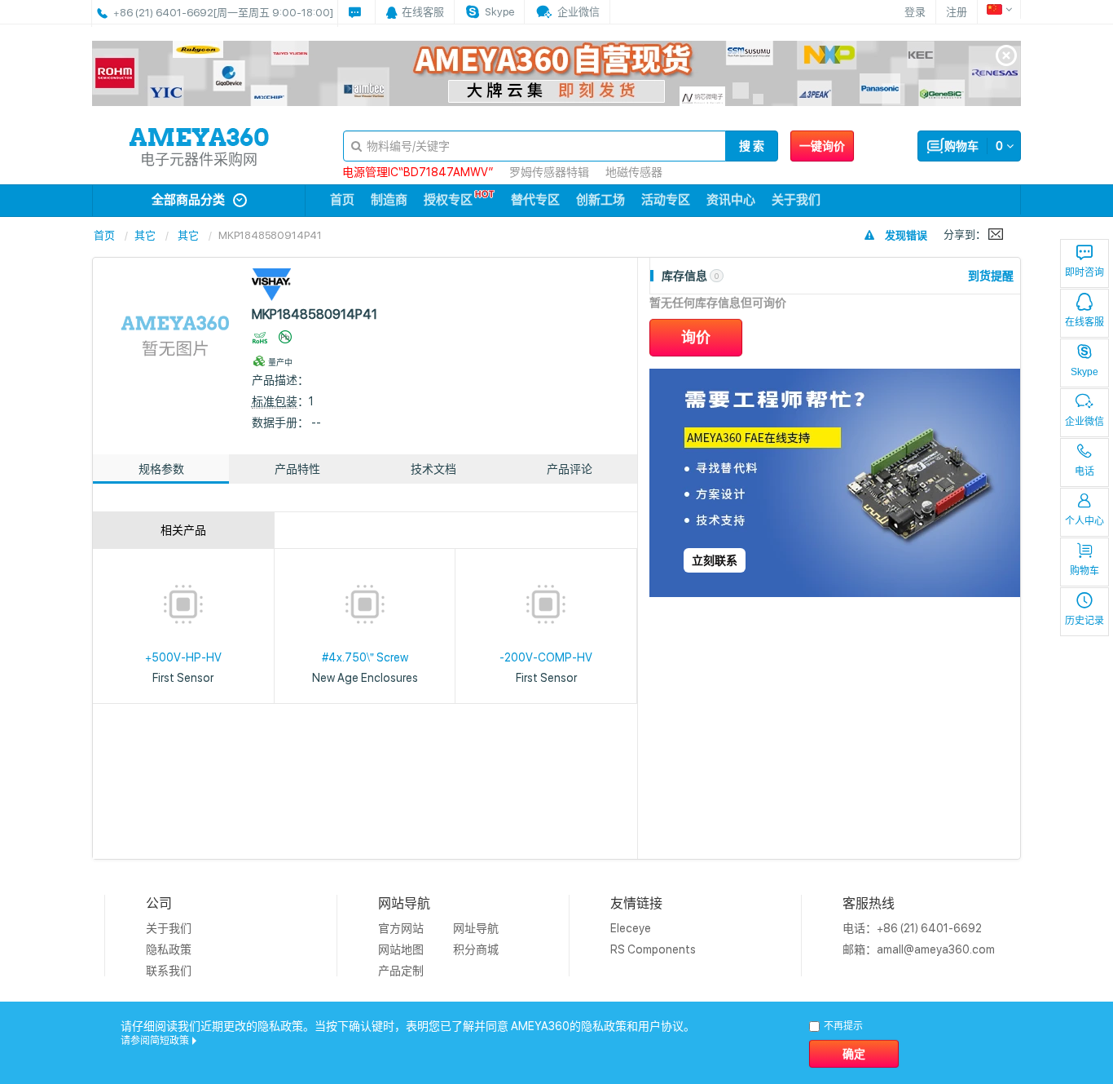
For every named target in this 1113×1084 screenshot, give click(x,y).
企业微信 (1084, 421)
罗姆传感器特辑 (549, 172)
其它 (145, 235)
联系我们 (168, 970)
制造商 (389, 199)
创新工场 (600, 199)
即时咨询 (1084, 272)
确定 (853, 1053)
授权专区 (448, 199)
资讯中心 (730, 199)
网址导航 (476, 928)
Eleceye (630, 928)
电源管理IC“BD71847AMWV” (417, 172)
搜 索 (751, 146)
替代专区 (535, 199)
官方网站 (401, 928)
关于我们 (796, 199)
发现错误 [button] (906, 235)
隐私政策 (168, 949)
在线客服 (1084, 322)
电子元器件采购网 (198, 159)
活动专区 (665, 199)
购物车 (1084, 571)
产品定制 (401, 970)
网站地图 (401, 949)
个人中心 (1084, 521)
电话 (1084, 471)
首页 (342, 199)
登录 (915, 12)
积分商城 (476, 949)
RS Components (653, 949)
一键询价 (822, 146)
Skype (1084, 372)
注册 (956, 12)
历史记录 (1084, 620)
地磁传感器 (633, 172)
